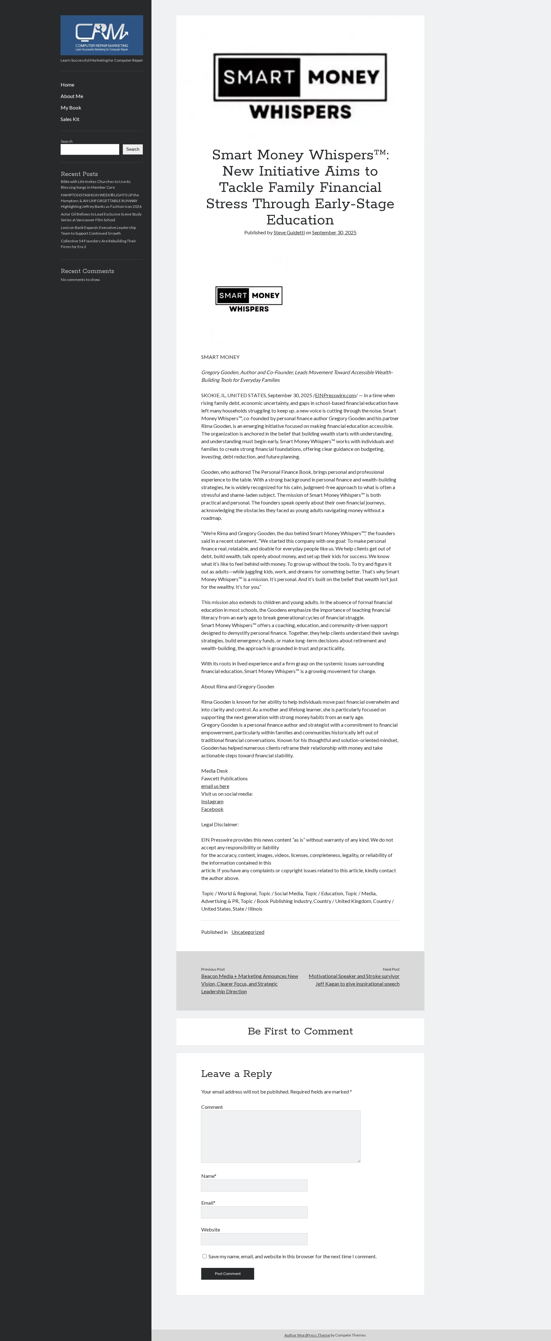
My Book (71, 107)
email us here (215, 786)
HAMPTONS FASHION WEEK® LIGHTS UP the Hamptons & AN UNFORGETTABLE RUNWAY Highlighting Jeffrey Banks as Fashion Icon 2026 (101, 201)
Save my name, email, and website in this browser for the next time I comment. (293, 1256)
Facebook (212, 809)
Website (210, 1229)
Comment (212, 1107)
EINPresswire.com (335, 395)
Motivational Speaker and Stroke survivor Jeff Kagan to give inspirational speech (354, 980)
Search (67, 141)
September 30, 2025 (334, 232)
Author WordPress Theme (307, 1335)
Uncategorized (247, 932)
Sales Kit (70, 119)
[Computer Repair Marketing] (102, 53)
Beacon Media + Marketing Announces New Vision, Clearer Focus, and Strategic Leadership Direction (249, 983)
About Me (72, 96)
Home (67, 84)
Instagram (212, 801)
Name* (209, 1176)
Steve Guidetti (289, 232)
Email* (208, 1203)
